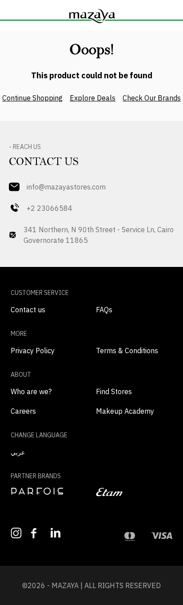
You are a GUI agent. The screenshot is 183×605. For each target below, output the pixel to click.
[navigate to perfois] (49, 491)
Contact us (28, 309)
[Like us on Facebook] (36, 533)
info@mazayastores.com (66, 186)
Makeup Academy (125, 411)
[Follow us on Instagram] (16, 533)
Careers (23, 411)
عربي (18, 452)
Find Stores (114, 391)
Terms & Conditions (127, 350)
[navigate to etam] (134, 492)
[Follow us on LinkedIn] (56, 533)
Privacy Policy (33, 350)
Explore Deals (92, 97)
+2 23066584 (49, 208)
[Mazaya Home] (91, 16)
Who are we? (31, 391)
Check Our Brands (152, 97)
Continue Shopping (32, 97)
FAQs (104, 309)
